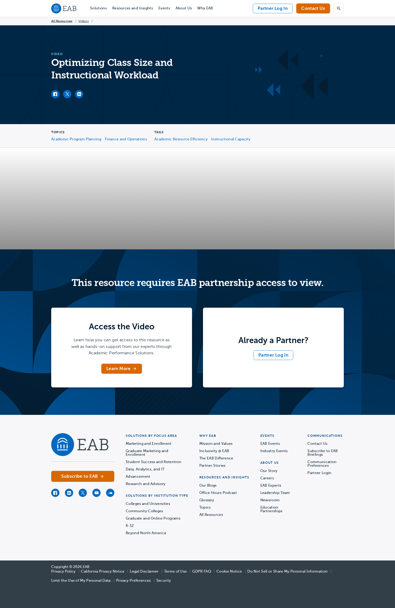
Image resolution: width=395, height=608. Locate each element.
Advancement (138, 477)
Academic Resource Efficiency (181, 139)
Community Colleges (144, 511)
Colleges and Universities (148, 504)
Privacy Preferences (133, 581)
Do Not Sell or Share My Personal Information (287, 571)
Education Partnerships (271, 509)
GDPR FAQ (201, 571)
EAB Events (270, 444)
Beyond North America (146, 533)
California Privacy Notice (102, 571)
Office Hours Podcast (218, 493)
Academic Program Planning (76, 139)
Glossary (206, 500)
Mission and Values (216, 444)
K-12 (130, 526)
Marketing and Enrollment (149, 444)
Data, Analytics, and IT (145, 469)
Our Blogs (208, 485)
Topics (205, 507)
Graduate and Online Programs (153, 518)
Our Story (269, 471)
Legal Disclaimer (144, 571)
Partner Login (319, 473)
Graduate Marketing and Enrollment (147, 453)
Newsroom (270, 500)
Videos (83, 21)
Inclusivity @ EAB (214, 451)
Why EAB (205, 8)
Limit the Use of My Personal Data (81, 581)
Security (163, 581)
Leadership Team (275, 493)
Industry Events (274, 451)
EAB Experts (270, 485)
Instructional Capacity (230, 139)
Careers (267, 478)
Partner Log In (273, 8)
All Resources (61, 21)
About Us (184, 8)
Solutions (98, 8)
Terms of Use (175, 571)
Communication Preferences (321, 464)
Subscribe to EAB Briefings (322, 453)
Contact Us (313, 8)
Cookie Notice (229, 571)
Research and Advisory (145, 484)
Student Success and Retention (153, 462)
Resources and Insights (132, 8)
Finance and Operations (126, 139)
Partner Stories (212, 466)
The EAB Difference (216, 458)
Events (164, 8)
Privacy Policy (63, 571)
